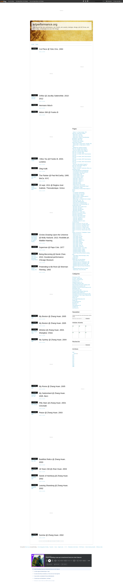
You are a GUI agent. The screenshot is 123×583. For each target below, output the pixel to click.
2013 (73, 360)
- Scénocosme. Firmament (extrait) (78, 216)
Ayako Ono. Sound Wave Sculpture (78, 133)
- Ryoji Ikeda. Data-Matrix (77, 207)
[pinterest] (87, 1)
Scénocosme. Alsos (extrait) (77, 214)
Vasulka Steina (75, 258)
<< (39, 541)
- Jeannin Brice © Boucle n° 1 (77, 178)
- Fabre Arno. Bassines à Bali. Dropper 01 (80, 150)
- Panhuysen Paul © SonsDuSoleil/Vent (79, 202)
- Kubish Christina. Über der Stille (78, 184)
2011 (73, 362)
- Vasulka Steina (75, 256)
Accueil (32, 44)
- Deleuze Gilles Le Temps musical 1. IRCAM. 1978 (81, 143)
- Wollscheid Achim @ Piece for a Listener (80, 268)
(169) (77, 283)
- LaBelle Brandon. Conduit (77, 187)
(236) (77, 278)
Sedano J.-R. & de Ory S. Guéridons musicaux (80, 224)
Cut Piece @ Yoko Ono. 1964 (51, 49)
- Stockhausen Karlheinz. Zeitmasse (78, 251)
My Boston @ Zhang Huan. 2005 (52, 316)
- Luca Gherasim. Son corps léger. (78, 193)
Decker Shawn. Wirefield (77, 142)
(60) (81, 295)
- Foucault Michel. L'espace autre (78, 173)
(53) (74, 297)
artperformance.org (45, 24)
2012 (73, 361)
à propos (65, 564)
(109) (76, 289)
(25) (74, 304)
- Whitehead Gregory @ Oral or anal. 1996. (80, 264)
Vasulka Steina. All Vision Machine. (78, 259)
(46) (74, 300)
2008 (73, 366)
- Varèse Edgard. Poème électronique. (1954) (80, 255)
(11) (75, 307)
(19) (76, 305)
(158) (78, 286)
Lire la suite (42, 51)
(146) (76, 288)
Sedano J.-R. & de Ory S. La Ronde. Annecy (80, 227)
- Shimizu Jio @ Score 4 (76, 234)
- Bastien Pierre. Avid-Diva (77, 134)
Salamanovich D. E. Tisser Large (78, 211)
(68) (81, 293)
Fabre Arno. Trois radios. (77, 166)
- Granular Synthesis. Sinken (77, 177)
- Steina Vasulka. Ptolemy (77, 241)
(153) (81, 287)
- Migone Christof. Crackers (77, 197)
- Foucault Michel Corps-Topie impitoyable (80, 171)
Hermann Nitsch (45, 105)
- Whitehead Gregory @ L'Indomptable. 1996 (80, 263)
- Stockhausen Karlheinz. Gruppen (78, 249)
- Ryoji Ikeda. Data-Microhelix (78, 209)
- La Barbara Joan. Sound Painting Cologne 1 (80, 186)
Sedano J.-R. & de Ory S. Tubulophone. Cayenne (81, 232)
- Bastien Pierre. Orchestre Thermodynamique (80, 137)
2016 (73, 356)
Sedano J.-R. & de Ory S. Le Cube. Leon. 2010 (81, 228)
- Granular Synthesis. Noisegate (78, 175)
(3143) (76, 277)
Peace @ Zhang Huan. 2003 (51, 413)
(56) (75, 296)
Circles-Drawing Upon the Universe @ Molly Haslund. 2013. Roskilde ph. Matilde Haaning (54, 238)
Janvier (75, 353)
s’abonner (50, 564)
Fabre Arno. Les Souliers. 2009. (78, 152)
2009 (73, 365)
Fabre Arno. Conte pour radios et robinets (80, 151)
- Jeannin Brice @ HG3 (76, 183)
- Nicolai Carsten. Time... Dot (77, 200)
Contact (36, 44)
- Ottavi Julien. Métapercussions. (78, 201)
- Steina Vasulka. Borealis (77, 237)
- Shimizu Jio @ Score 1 (76, 233)
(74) (78, 292)
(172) (77, 282)
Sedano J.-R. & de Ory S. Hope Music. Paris (80, 225)
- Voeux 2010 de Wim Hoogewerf (78, 260)
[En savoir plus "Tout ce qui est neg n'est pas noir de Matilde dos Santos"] (75, 335)
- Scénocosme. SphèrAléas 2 (77, 219)
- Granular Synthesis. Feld (77, 174)
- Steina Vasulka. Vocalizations (77, 246)
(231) (77, 279)
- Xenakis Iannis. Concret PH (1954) (79, 269)
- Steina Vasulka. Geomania (77, 238)
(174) (75, 280)
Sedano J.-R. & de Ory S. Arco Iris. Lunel (80, 223)
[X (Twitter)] (85, 1)
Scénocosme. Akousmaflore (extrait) (79, 213)
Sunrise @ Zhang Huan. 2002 (51, 535)
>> (62, 541)
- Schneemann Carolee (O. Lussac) (78, 220)
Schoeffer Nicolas (75, 222)
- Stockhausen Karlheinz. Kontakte (78, 250)
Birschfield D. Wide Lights (77, 139)
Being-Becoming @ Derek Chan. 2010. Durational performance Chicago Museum (52, 257)
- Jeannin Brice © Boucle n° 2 (77, 179)
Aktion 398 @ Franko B (48, 112)
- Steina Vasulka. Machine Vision (78, 240)
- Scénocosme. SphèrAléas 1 (77, 218)
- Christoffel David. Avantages (77, 141)
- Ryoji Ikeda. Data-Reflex (77, 210)
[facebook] (83, 1)
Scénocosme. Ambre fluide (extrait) (78, 215)
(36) (75, 302)
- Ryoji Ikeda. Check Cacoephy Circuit (79, 206)
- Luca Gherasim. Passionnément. (78, 192)
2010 (73, 363)
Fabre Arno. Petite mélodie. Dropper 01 (79, 165)
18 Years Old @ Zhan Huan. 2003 (53, 469)
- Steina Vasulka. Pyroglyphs (77, 242)
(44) (76, 301)
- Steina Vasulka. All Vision (77, 236)
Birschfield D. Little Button (77, 138)
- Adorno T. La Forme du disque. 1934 (79, 132)
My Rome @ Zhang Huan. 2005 (52, 386)
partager (57, 564)
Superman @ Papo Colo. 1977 (51, 247)
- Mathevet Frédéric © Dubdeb (78, 195)
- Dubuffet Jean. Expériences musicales (79, 147)
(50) (78, 298)
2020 (73, 352)
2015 (73, 357)
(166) (81, 284)
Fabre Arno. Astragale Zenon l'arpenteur (79, 148)
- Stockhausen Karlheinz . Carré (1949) (79, 247)
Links (73, 191)
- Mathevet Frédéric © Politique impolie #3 (80, 196)
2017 (73, 354)
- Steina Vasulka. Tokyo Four (77, 245)
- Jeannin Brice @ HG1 (76, 182)
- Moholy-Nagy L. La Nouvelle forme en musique (81, 198)
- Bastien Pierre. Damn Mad (77, 135)
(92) (80, 291)
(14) (75, 306)
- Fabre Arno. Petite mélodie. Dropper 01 (79, 164)
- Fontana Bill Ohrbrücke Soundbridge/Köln (80, 170)
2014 (73, 358)
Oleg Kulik (43, 169)
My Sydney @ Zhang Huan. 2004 (52, 340)
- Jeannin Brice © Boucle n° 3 (77, 180)
